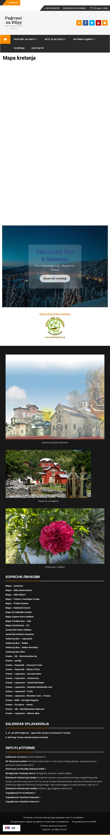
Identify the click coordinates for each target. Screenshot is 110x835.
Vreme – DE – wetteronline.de (21, 656)
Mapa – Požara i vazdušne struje (22, 599)
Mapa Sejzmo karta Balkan (20, 616)
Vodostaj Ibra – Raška (17, 643)
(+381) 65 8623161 (52, 8)
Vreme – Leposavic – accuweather (23, 673)
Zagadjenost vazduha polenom (22, 801)
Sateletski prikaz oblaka (18, 629)
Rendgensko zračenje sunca (20, 773)
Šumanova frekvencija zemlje (21, 777)
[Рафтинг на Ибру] (5, 39)
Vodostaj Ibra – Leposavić (19, 638)
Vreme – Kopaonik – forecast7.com (24, 665)
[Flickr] (105, 23)
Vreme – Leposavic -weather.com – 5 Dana (28, 695)
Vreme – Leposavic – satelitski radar (25, 682)
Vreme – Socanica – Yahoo (19, 704)
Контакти (38, 48)
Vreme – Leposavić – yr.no (19, 691)
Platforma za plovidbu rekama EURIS (25, 768)
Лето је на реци (54, 39)
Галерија (19, 48)
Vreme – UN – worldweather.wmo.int (25, 709)
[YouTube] (98, 23)
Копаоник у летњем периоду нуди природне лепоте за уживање (53, 817)
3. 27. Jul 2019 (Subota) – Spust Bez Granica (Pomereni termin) (38, 732)
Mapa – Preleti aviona (17, 603)
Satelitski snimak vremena (20, 634)
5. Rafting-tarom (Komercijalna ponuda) (27, 737)
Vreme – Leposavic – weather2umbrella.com (29, 687)
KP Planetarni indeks (16, 761)
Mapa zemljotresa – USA (18, 621)
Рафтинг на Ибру (14, 20)
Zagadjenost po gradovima (20, 792)
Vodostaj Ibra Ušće (15, 651)
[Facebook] (85, 23)
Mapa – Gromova (14, 585)
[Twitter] (92, 23)
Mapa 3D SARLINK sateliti (19, 612)
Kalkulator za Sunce (16, 756)
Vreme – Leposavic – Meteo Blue (22, 713)
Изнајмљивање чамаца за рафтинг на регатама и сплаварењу (40, 821)
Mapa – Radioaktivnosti (18, 607)
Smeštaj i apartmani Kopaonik (53, 825)
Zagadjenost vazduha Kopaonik (22, 797)
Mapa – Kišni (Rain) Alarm (19, 590)
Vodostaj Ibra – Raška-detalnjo (22, 647)
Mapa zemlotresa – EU (17, 625)
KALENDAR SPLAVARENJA (74, 8)
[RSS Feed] (79, 23)
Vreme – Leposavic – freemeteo (22, 678)
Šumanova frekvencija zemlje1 (22, 788)
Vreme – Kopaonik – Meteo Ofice (23, 669)
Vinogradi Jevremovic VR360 (84, 821)
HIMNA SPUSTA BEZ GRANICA (55, 314)
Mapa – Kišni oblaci (16, 594)
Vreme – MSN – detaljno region (22, 700)
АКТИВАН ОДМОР (83, 39)
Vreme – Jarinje (13, 660)
